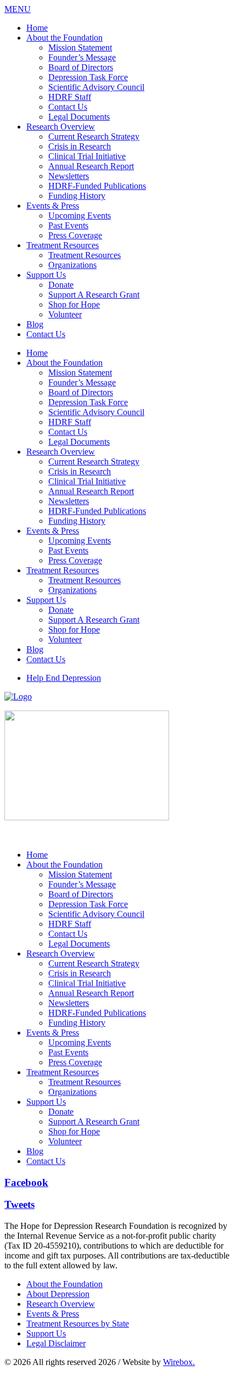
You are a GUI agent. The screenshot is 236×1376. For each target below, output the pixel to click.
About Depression (57, 1294)
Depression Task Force (88, 77)
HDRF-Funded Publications (97, 186)
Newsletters (68, 176)
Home (37, 27)
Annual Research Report (91, 166)
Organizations (72, 265)
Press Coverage (75, 235)
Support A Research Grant (93, 294)
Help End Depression (63, 678)
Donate (61, 284)
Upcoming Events (79, 215)
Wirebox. (179, 1362)
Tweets (19, 1204)
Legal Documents (79, 116)
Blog (34, 324)
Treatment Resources (62, 245)
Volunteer (65, 314)
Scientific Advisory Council (96, 87)
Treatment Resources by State (77, 1323)
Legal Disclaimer (56, 1343)
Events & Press (52, 205)
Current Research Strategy (93, 136)
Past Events (68, 225)
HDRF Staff (69, 97)
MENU (17, 9)
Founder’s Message (82, 57)
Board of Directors (80, 67)
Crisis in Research (79, 146)
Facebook (26, 1182)
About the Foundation (64, 37)
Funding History (76, 195)
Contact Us (67, 106)
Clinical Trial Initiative (87, 156)
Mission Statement (80, 47)
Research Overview (60, 126)
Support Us (46, 274)
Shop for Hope (74, 304)
